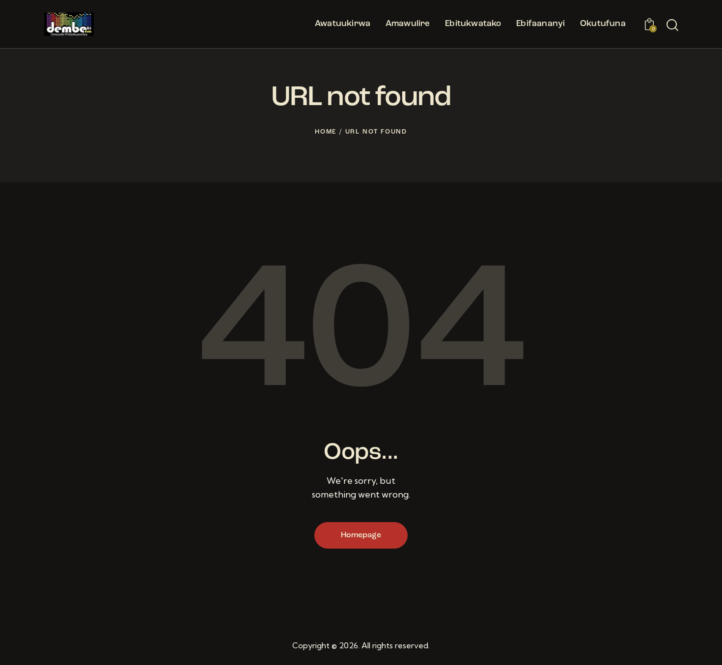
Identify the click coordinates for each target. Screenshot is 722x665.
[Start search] (672, 25)
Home (325, 132)
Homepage (361, 535)
